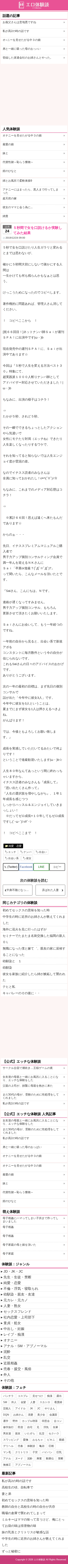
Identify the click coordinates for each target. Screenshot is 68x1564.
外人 (6, 1374)
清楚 (30, 1414)
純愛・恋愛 (15, 845)
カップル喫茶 (30, 1420)
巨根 (51, 1445)
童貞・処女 (12, 1323)
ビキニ (51, 1439)
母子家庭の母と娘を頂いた (19, 1244)
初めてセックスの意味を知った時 (26, 910)
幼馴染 (7, 967)
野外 (15, 1420)
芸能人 (7, 1408)
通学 (5, 1420)
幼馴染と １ (12, 961)
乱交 (6, 1357)
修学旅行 (8, 1427)
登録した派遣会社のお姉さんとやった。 (28, 57)
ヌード (19, 1458)
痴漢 (49, 1395)
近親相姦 (10, 1363)
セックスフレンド (17, 1311)
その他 (8, 1380)
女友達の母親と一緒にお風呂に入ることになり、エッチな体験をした (30, 1078)
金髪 (23, 1402)
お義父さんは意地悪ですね (19, 22)
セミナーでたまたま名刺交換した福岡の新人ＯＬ (34, 939)
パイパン (47, 1452)
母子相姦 (8, 1226)
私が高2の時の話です (16, 31)
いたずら (30, 1433)
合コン (58, 1420)
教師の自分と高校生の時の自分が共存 (28, 1506)
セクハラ (54, 1433)
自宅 (29, 1427)
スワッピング (11, 1439)
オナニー (10, 1340)
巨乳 (59, 1452)
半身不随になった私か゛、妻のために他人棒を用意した (19, 890)
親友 (17, 1433)
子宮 (35, 1452)
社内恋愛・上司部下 (19, 1317)
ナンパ (27, 851)
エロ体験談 (39, 1559)
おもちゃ (37, 1439)
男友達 (7, 1433)
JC (38, 1408)
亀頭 (41, 1445)
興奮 (39, 1458)
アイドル (20, 1408)
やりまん (50, 1408)
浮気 (46, 1427)
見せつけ (37, 1395)
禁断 (60, 1458)
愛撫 (25, 1439)
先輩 (55, 1427)
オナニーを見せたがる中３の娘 (22, 135)
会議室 (53, 1414)
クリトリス (21, 1452)
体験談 (31, 1445)
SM (5, 1402)
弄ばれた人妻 (50, 890)
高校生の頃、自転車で (17, 1487)
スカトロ (45, 1402)
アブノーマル (23, 1464)
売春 (20, 1445)
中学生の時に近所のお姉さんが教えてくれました (34, 920)
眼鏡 (61, 1439)
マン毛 (7, 1452)
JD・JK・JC (13, 1271)
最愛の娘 (8, 144)
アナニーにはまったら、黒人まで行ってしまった (30, 191)
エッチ (12, 851)
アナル (7, 1458)
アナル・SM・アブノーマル (25, 1346)
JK (31, 1408)
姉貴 (5, 216)
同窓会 (46, 1420)
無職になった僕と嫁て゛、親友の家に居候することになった (34, 951)
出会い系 (13, 858)
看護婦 (58, 1402)
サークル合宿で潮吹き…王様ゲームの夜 (28, 1067)
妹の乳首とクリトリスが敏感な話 (25, 1532)
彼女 (28, 858)
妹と (5, 153)
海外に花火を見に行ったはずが (25, 929)
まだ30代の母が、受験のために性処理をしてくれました (31, 1096)
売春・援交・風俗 (17, 1369)
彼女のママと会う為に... (18, 207)
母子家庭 (8, 1253)
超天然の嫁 (10, 198)
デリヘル (8, 1445)
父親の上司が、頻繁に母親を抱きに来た (28, 1085)
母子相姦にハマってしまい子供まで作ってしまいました (30, 1220)
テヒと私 (9, 986)
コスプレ (23, 1395)
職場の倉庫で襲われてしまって (24, 1513)
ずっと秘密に (11, 1551)
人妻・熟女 (12, 1306)
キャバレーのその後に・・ (21, 993)
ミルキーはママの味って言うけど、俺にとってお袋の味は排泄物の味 (33, 1523)
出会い (43, 851)
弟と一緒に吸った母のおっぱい (22, 1147)
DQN (6, 1414)
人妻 (32, 1402)
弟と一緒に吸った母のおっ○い (22, 48)
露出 (59, 1395)
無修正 (7, 1464)
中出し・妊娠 (13, 1329)
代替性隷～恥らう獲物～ (18, 162)
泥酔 (6, 1352)
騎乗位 (50, 1458)
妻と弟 (6, 1494)
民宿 (20, 1427)
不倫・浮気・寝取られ (20, 1288)
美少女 (41, 1414)
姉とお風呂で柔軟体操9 (17, 180)
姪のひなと (10, 170)
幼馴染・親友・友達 (19, 1294)
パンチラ (8, 1395)
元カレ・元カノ (15, 1300)
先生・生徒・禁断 (17, 1277)
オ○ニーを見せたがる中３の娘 (22, 39)
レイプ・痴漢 (13, 1334)
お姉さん (18, 1414)
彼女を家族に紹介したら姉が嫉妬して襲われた (34, 977)
